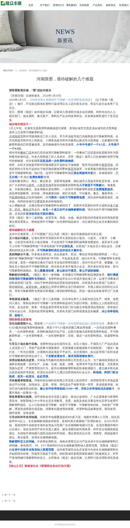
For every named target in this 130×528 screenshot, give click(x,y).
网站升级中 (8, 70)
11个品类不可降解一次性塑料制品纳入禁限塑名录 (73, 323)
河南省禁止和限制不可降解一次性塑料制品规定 (61, 99)
